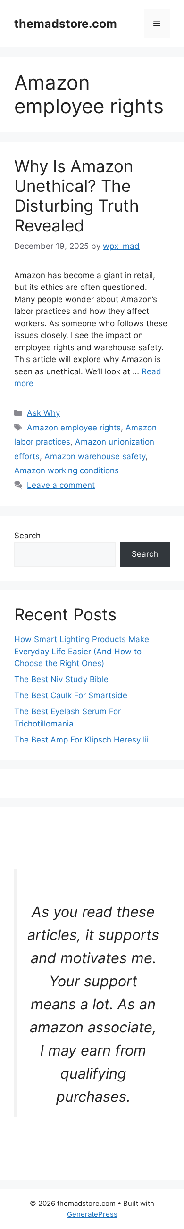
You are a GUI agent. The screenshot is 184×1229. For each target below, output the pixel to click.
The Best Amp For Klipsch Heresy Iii (81, 739)
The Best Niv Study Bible (61, 679)
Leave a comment (61, 485)
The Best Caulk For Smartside (70, 695)
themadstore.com (65, 23)
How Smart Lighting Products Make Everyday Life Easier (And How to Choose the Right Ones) (81, 651)
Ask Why (43, 413)
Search (27, 535)
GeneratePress (92, 1214)
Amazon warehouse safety (94, 456)
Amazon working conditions (66, 470)
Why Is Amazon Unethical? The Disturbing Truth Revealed (76, 195)
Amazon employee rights (74, 427)
